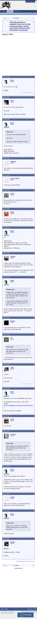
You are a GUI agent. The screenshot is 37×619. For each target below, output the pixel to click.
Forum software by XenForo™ (7, 611)
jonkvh (12, 497)
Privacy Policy (33, 611)
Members (17, 11)
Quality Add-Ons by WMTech (7, 613)
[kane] (12, 80)
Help (35, 609)
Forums (10, 11)
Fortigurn (13, 434)
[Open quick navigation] (33, 18)
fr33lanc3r (13, 161)
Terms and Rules (25, 611)
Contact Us (30, 609)
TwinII (12, 100)
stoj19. (12, 419)
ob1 (11, 338)
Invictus (12, 321)
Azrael (12, 193)
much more (26, 28)
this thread (24, 30)
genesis (12, 542)
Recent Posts (5, 13)
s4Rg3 (12, 367)
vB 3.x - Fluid (4, 609)
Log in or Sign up (30, 1)
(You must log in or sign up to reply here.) (25, 561)
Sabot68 (12, 256)
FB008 (12, 212)
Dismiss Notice (33, 22)
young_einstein (14, 178)
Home (3, 11)
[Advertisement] (18, 55)
